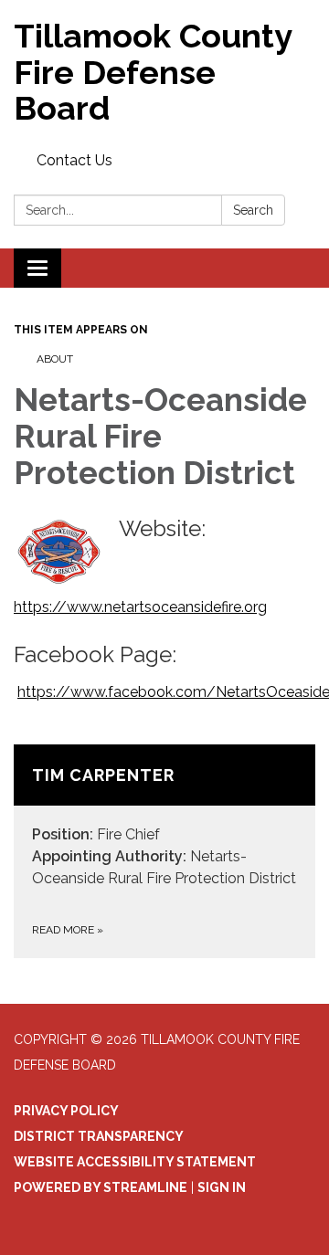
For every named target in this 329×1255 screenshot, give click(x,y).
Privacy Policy (66, 1110)
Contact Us (74, 160)
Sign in (221, 1187)
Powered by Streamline (100, 1187)
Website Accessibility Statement (135, 1162)
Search (253, 210)
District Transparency (99, 1136)
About (55, 359)
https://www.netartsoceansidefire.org (140, 607)
